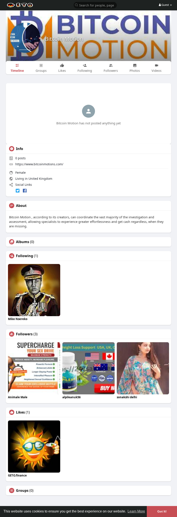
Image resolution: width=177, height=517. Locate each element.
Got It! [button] (162, 511)
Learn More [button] (136, 511)
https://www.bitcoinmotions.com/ (39, 164)
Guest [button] (165, 5)
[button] (95, 4)
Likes (20, 412)
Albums (22, 242)
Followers (24, 334)
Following (24, 256)
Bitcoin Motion (64, 39)
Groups (22, 490)
